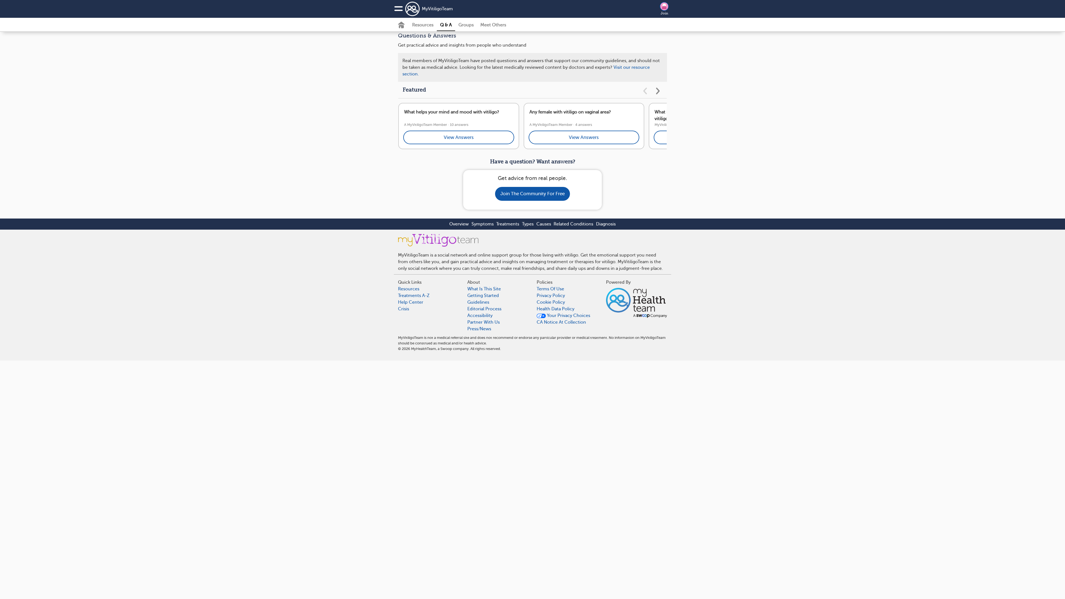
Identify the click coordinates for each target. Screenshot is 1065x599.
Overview (459, 224)
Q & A (446, 24)
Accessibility (480, 315)
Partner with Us (483, 322)
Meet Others (493, 24)
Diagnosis (606, 224)
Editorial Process (484, 308)
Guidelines (478, 302)
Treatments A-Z (414, 295)
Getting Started (483, 295)
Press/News (479, 328)
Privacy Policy (551, 295)
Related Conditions (573, 224)
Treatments (507, 224)
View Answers (459, 137)
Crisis (403, 308)
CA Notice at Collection (561, 322)
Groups (466, 24)
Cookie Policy (551, 302)
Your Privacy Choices (568, 315)
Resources (422, 24)
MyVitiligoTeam (437, 8)
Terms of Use (550, 288)
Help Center (410, 302)
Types (528, 224)
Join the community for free (532, 193)
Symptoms (482, 224)
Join (664, 13)
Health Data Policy (555, 308)
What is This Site (484, 288)
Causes (543, 224)
